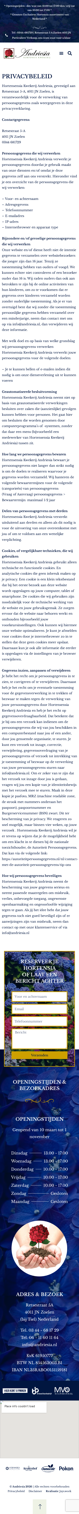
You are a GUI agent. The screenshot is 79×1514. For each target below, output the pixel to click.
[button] (61, 53)
